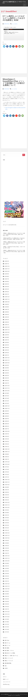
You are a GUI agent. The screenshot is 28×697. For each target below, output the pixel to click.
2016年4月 (6, 494)
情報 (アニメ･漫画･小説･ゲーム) (11, 655)
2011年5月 (6, 626)
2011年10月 (6, 616)
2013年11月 (6, 558)
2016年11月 (6, 482)
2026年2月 (6, 261)
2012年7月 (6, 596)
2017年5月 (6, 466)
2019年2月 (6, 444)
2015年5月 (6, 520)
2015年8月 (6, 512)
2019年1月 (6, 446)
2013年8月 (6, 563)
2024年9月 (6, 304)
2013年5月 (6, 571)
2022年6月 (6, 373)
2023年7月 (6, 339)
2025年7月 (6, 279)
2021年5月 (6, 395)
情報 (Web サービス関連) (10, 653)
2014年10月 (6, 538)
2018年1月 (6, 459)
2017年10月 (6, 464)
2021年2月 (6, 403)
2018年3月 (6, 456)
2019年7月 (6, 433)
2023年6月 (6, 342)
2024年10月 (6, 301)
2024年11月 (6, 299)
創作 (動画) (7, 648)
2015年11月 (6, 505)
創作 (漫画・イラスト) (9, 650)
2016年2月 (6, 499)
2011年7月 (6, 624)
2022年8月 (6, 367)
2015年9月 (6, 510)
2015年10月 (6, 507)
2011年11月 (6, 614)
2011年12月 (6, 611)
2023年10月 (6, 332)
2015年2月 (6, 527)
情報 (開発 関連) (8, 663)
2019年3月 (6, 441)
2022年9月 (6, 365)
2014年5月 (6, 545)
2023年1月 (6, 355)
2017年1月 (6, 477)
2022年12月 (6, 357)
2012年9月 (6, 591)
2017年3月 (6, 472)
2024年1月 (6, 324)
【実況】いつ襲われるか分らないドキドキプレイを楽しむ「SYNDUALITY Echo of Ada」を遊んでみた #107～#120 (14, 243)
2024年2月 (6, 322)
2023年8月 (6, 337)
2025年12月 (6, 266)
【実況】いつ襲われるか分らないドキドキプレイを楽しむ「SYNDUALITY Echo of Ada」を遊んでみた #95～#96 (14, 251)
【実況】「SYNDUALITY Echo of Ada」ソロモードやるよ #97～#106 (14, 247)
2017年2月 (6, 474)
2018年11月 (6, 451)
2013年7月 (6, 566)
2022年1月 (6, 383)
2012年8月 (6, 593)
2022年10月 (6, 362)
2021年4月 (6, 398)
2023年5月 (6, 345)
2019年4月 (6, 439)
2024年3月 (6, 319)
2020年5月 (6, 418)
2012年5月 (6, 599)
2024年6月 (6, 312)
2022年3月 (6, 378)
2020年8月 (6, 413)
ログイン (5, 676)
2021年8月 (6, 393)
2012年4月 (6, 601)
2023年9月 (6, 334)
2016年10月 (6, 484)
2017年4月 (6, 469)
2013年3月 (6, 576)
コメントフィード (6, 681)
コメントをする (14, 23)
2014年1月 (6, 553)
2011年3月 (6, 632)
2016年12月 (6, 479)
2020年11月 (6, 408)
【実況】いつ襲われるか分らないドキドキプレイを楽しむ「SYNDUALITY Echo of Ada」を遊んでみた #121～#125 (14, 234)
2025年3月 (6, 289)
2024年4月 (6, 317)
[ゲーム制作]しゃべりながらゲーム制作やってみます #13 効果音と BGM (14, 18)
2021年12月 (6, 385)
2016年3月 (6, 497)
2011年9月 (6, 619)
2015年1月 (6, 530)
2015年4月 (6, 522)
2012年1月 (6, 609)
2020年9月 (6, 411)
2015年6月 (6, 517)
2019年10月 (6, 431)
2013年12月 (6, 555)
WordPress (18, 695)
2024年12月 (6, 296)
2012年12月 (6, 583)
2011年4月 (6, 629)
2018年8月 (6, 454)
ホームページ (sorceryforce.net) (9, 224)
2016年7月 (6, 489)
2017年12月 (6, 461)
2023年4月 (6, 347)
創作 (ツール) (7, 645)
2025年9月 (6, 273)
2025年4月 (6, 286)
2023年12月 (6, 327)
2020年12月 (6, 406)
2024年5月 (6, 314)
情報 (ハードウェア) (9, 660)
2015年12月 (6, 502)
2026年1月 (6, 263)
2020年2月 (6, 426)
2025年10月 (6, 271)
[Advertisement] (14, 60)
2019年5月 (6, 436)
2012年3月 (6, 604)
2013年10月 (6, 560)
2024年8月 (6, 306)
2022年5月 (6, 375)
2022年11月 (6, 360)
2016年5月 (6, 492)
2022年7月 (6, 370)
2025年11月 (6, 268)
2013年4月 (6, 573)
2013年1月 (6, 581)
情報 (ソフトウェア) (9, 658)
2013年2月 (6, 578)
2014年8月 (6, 543)
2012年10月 (6, 588)
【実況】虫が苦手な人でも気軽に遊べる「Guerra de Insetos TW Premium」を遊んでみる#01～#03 (13, 238)
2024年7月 (6, 309)
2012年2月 (6, 606)
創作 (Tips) (7, 640)
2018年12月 (6, 449)
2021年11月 (6, 388)
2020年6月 (6, 416)
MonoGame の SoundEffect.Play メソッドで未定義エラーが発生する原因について (14, 82)
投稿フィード (5, 679)
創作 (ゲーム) (7, 642)
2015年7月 (6, 515)
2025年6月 (6, 281)
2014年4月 (6, 548)
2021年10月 (6, 390)
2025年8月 (6, 276)
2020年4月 (6, 421)
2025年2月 (6, 291)
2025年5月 (6, 284)
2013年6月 (6, 568)
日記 (6, 665)
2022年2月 (6, 380)
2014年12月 (6, 532)
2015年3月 (6, 525)
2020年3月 (6, 423)
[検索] (23, 155)
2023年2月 (6, 352)
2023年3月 (6, 350)
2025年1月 (6, 294)
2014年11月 (6, 535)
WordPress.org (6, 684)
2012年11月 (6, 586)
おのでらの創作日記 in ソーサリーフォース (14, 2)
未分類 (6, 668)
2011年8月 (6, 621)
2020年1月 (6, 428)
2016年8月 (6, 487)
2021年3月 (6, 400)
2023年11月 (6, 329)
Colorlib (9, 695)
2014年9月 (6, 540)
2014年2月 (6, 550)
